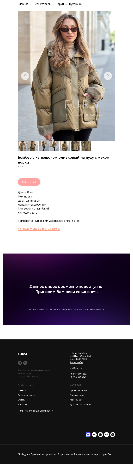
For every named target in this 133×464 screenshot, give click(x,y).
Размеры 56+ (76, 399)
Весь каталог (42, 4)
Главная (23, 4)
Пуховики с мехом (78, 390)
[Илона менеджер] (112, 434)
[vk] (25, 363)
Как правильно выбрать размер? (39, 228)
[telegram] (20, 363)
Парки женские (77, 395)
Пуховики (75, 4)
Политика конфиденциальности (35, 410)
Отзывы (21, 399)
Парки (60, 4)
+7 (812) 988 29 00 (78, 374)
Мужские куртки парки (80, 404)
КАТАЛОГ (75, 385)
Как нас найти (76, 362)
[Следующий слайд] (108, 76)
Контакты (22, 404)
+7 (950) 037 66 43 (78, 377)
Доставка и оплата (27, 395)
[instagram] (100, 434)
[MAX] (88, 434)
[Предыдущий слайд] (25, 76)
